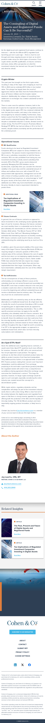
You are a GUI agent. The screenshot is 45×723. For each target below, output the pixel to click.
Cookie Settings (22, 656)
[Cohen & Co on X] (22, 664)
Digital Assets (31, 36)
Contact (23, 644)
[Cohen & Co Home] (9, 3)
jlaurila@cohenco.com (25, 410)
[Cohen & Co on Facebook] (29, 664)
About (23, 640)
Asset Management (33, 39)
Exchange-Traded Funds (13, 39)
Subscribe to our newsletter (22, 632)
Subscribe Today (12, 608)
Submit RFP (22, 648)
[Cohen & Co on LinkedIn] (15, 664)
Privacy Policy (22, 652)
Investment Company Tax (14, 36)
